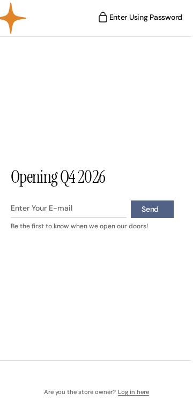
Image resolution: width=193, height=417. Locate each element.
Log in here (129, 392)
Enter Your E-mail (41, 208)
